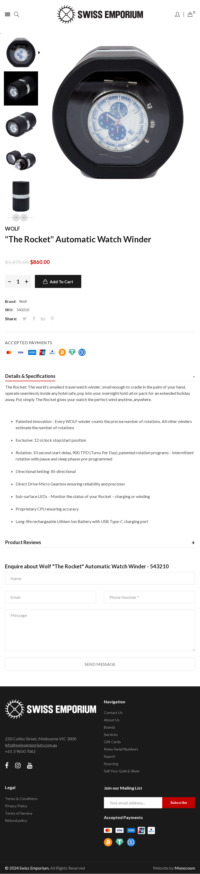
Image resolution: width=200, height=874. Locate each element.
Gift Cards (112, 742)
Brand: (10, 301)
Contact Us (113, 712)
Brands (109, 727)
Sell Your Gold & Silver (122, 771)
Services (111, 734)
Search (109, 756)
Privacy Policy (16, 806)
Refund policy (16, 820)
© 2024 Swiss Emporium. (27, 867)
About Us (112, 720)
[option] (23, 53)
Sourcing (111, 763)
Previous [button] (16, 217)
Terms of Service (18, 813)
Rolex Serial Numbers (121, 749)
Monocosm (184, 867)
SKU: (9, 309)
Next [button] (24, 217)
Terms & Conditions (21, 798)
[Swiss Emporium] (100, 14)
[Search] (16, 14)
